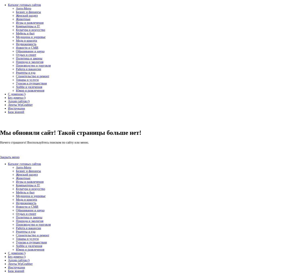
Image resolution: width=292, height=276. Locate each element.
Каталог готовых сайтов (24, 164)
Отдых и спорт (26, 214)
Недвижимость (26, 203)
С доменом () (17, 253)
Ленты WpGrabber (20, 263)
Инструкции (16, 267)
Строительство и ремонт (32, 235)
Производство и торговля (33, 224)
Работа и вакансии (28, 228)
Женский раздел (27, 174)
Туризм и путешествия (31, 242)
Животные (23, 178)
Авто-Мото (23, 167)
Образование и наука (30, 210)
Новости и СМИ (27, 206)
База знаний (16, 271)
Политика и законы (29, 217)
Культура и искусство (30, 189)
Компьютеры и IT (28, 185)
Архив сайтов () (19, 260)
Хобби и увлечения (29, 246)
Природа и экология (29, 221)
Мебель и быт (25, 192)
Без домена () (17, 256)
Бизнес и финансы (28, 171)
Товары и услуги (27, 239)
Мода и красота (26, 199)
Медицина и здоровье (30, 196)
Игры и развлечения (30, 181)
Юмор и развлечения (30, 249)
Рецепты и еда (25, 231)
